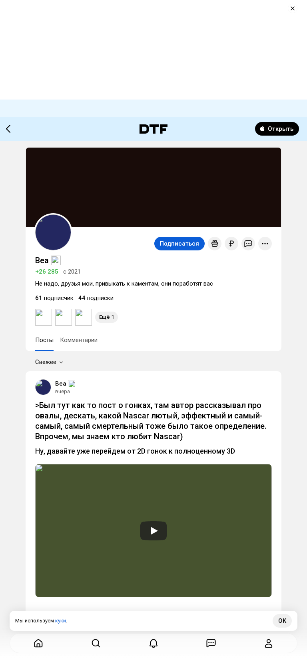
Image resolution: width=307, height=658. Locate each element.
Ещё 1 (106, 317)
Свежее (45, 362)
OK (282, 620)
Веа (60, 383)
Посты (44, 340)
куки (60, 621)
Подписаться (179, 243)
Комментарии (79, 340)
